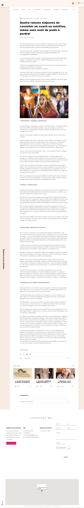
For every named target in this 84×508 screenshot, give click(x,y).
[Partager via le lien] (30, 354)
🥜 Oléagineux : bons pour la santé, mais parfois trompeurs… (64, 381)
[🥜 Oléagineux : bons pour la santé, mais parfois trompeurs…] (65, 373)
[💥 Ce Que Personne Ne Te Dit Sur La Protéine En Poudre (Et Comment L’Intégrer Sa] (22, 373)
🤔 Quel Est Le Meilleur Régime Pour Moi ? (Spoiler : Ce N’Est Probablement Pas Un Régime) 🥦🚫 (43, 381)
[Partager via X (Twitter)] (23, 354)
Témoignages (56, 9)
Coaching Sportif (37, 9)
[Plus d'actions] (67, 18)
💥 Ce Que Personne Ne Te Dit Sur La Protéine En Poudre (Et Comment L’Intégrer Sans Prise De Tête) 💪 (23, 381)
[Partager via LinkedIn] (26, 354)
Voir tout (73, 365)
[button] (2, 5)
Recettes (23, 9)
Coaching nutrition (47, 9)
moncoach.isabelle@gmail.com (30, 435)
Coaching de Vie (65, 9)
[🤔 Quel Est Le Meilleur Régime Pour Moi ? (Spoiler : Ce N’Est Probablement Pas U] (44, 373)
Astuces (29, 9)
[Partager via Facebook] (20, 354)
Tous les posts (16, 9)
